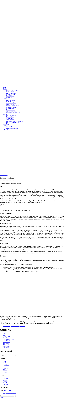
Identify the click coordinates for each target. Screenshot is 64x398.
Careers (5, 114)
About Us (5, 125)
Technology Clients (11, 107)
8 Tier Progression (10, 119)
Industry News (6, 336)
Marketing (5, 337)
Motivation (22, 326)
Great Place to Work (11, 118)
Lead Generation (10, 91)
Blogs (4, 333)
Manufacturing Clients (11, 111)
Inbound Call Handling (12, 90)
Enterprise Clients (10, 100)
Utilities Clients (10, 108)
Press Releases (6, 342)
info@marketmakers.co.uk (9, 393)
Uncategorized (6, 346)
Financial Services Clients (12, 105)
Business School (10, 117)
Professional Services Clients (13, 112)
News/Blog (6, 124)
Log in (1, 397)
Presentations (6, 340)
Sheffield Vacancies (11, 115)
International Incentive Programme (14, 121)
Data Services (9, 97)
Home (4, 87)
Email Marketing (10, 96)
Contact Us (6, 129)
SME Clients (9, 101)
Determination (6, 326)
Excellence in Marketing (12, 128)
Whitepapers (6, 347)
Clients (5, 98)
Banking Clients (10, 104)
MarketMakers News (8, 339)
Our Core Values (10, 126)
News (4, 371)
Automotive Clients (11, 103)
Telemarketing (6, 343)
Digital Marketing (10, 94)
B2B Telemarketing (11, 93)
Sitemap (5, 372)
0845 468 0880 (3, 175)
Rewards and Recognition (12, 122)
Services (5, 89)
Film (4, 335)
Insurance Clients (10, 110)
